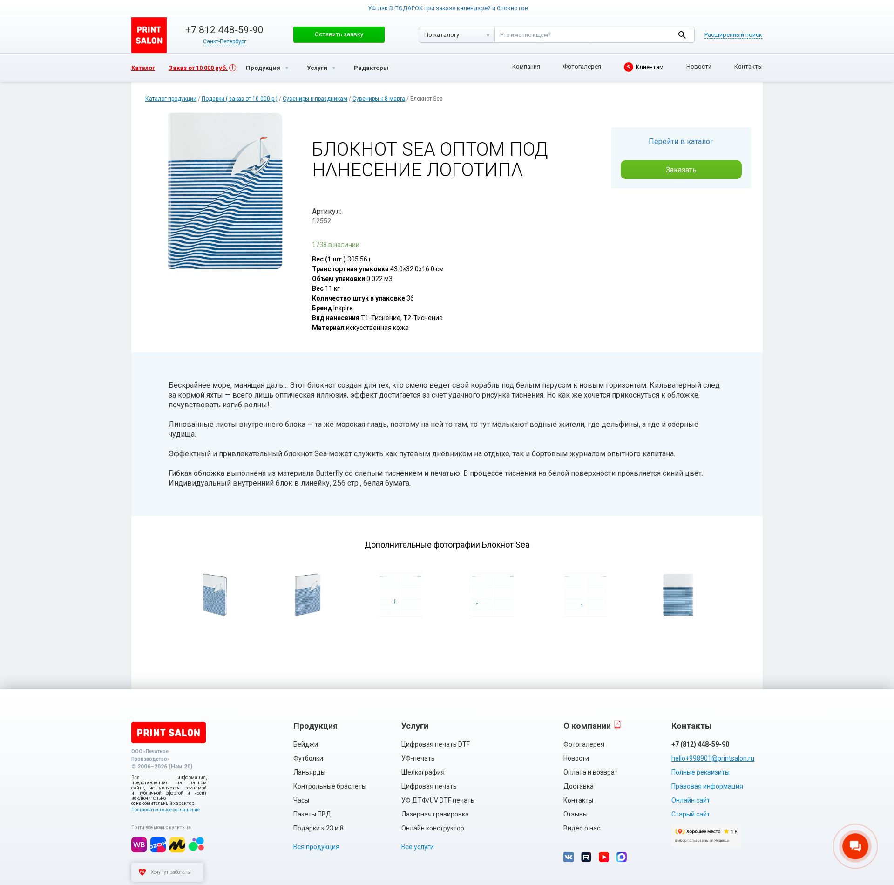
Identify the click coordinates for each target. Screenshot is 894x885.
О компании (587, 726)
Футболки (308, 758)
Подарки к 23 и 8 (318, 828)
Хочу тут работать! (171, 872)
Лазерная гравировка (435, 814)
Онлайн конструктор (432, 828)
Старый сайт (690, 814)
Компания (526, 66)
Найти (682, 35)
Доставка (578, 786)
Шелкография (423, 772)
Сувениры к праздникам (315, 99)
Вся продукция (316, 847)
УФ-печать (418, 758)
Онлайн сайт (690, 800)
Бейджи (305, 744)
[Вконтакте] (568, 857)
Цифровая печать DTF (435, 744)
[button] (339, 34)
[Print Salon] (168, 732)
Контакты (748, 66)
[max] (621, 857)
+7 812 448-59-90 (224, 29)
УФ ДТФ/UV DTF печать (437, 800)
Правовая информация (707, 786)
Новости (698, 66)
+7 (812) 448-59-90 (700, 744)
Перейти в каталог (681, 141)
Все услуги (417, 847)
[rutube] (586, 857)
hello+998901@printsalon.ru (712, 758)
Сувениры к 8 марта (378, 99)
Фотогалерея (582, 66)
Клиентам (645, 66)
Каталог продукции (170, 99)
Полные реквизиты (700, 772)
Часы (301, 800)
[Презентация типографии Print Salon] (617, 724)
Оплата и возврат (590, 772)
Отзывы (575, 814)
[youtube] (604, 857)
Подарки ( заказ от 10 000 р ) (240, 99)
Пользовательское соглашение (165, 809)
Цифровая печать (429, 786)
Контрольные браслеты (329, 786)
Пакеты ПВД (312, 814)
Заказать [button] (681, 169)
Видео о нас (581, 828)
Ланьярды (309, 772)
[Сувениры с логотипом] (149, 35)
